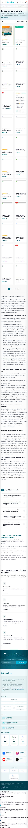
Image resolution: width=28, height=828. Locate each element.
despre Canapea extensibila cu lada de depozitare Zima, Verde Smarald (22, 111)
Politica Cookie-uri (20, 709)
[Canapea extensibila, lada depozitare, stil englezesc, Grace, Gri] (7, 270)
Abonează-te (21, 662)
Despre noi (7, 703)
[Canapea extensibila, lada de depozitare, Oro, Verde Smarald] (21, 141)
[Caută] (17, 2)
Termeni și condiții (7, 706)
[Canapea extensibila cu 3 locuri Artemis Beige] (7, 141)
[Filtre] (2, 21)
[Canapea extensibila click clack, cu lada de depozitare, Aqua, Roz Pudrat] (7, 228)
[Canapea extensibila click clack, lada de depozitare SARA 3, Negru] (7, 97)
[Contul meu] (20, 2)
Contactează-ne (6, 643)
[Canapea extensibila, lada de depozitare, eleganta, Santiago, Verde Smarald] (7, 121)
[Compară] (11, 30)
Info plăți (4, 625)
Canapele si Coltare (9, 6)
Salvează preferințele (5, 827)
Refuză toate (10, 796)
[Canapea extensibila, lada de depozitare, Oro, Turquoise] (7, 53)
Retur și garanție (7, 709)
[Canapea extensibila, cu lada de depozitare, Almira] (7, 250)
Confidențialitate (20, 706)
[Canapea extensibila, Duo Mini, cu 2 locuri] (21, 228)
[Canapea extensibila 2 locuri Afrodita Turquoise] (21, 31)
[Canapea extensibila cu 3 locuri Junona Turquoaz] (7, 31)
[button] (14, 536)
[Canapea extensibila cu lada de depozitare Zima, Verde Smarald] (7, 185)
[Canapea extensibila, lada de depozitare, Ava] (7, 163)
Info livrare (5, 593)
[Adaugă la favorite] (11, 27)
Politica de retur (6, 609)
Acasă (2, 6)
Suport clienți (14, 699)
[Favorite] (23, 2)
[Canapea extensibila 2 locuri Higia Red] (21, 121)
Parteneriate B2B (20, 703)
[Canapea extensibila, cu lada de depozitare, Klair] (21, 185)
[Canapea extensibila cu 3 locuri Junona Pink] (7, 75)
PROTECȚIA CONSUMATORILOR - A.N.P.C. (5, 787)
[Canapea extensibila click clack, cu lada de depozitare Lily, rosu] (21, 270)
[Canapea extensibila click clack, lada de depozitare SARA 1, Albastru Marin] (21, 250)
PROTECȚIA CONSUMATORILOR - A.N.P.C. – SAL (20, 787)
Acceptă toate (3, 796)
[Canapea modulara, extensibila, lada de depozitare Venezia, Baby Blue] (21, 163)
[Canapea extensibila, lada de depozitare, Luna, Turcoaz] (21, 53)
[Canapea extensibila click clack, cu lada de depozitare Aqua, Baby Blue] (21, 207)
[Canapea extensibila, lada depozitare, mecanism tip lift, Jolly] (7, 207)
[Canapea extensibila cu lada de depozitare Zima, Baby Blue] (21, 75)
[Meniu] (2, 2)
